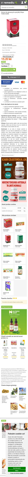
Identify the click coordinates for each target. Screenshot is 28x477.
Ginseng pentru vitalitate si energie (22, 398)
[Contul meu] (22, 2)
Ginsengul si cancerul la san (13, 412)
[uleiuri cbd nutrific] (14, 322)
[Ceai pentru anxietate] (14, 391)
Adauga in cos (7, 70)
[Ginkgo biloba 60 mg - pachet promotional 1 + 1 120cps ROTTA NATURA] (22, 343)
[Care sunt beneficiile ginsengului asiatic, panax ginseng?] (5, 391)
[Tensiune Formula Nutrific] (14, 191)
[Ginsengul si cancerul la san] (14, 406)
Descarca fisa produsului (8, 155)
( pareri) (14, 45)
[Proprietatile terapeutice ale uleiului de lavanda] (6, 427)
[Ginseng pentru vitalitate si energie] (22, 391)
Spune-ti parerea (7, 307)
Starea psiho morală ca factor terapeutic (5, 471)
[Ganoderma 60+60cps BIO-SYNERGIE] (14, 343)
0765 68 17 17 (15, 77)
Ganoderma (14, 348)
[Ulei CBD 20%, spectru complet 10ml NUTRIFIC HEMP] (5, 343)
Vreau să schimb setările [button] (16, 473)
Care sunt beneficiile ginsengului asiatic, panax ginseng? (5, 399)
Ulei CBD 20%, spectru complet (5, 349)
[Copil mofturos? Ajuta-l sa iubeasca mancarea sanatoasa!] (15, 427)
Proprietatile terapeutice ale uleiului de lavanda (5, 435)
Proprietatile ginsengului (22, 412)
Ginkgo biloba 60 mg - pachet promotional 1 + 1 (23, 350)
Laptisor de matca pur (7, 210)
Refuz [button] (16, 470)
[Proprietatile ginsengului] (22, 406)
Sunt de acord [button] (17, 468)
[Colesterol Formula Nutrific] (14, 168)
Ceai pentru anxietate (13, 397)
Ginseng (4, 208)
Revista (3, 420)
